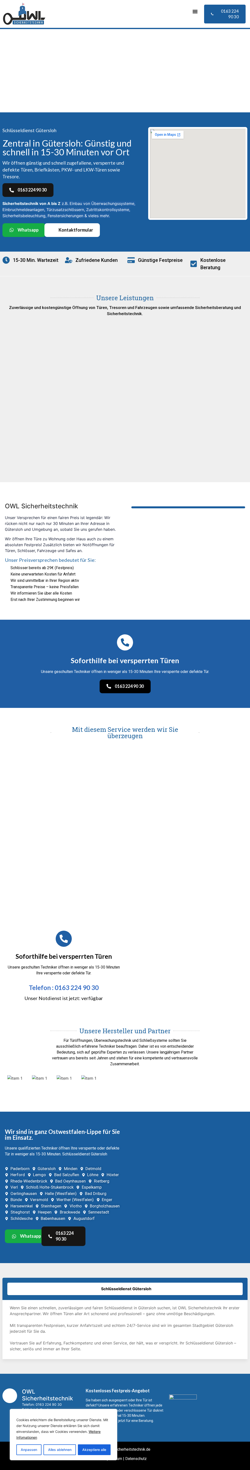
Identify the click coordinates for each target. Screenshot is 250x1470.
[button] (195, 12)
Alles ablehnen (60, 1450)
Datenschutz (136, 1458)
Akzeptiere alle (94, 1450)
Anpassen (29, 1450)
